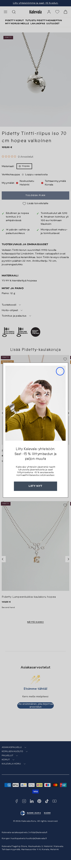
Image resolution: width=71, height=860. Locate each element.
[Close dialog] (60, 371)
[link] (35, 403)
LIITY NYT (35, 486)
